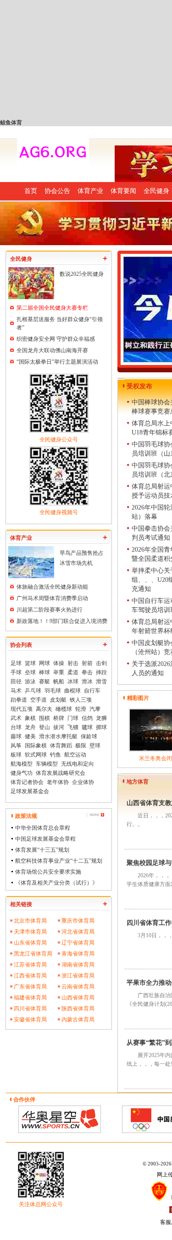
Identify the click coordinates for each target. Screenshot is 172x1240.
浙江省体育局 (77, 975)
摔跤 (101, 672)
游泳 (30, 681)
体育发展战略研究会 (60, 773)
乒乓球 (33, 690)
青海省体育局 (77, 953)
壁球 (94, 745)
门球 (72, 718)
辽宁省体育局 (77, 942)
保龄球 (89, 736)
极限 (80, 745)
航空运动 (75, 755)
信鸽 (87, 718)
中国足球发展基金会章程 (45, 839)
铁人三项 (81, 700)
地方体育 (138, 781)
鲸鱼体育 (11, 122)
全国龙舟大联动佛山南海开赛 (52, 350)
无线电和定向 (77, 764)
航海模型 (22, 764)
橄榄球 (63, 709)
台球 (16, 727)
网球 (44, 663)
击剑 (101, 663)
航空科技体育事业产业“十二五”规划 (58, 861)
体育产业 (90, 191)
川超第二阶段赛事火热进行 (50, 610)
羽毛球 (52, 690)
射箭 (87, 663)
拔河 (58, 727)
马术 (16, 690)
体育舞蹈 (61, 745)
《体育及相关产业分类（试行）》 (56, 883)
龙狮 (101, 718)
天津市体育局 (30, 932)
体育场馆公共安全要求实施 (48, 872)
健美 (30, 736)
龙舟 (30, 727)
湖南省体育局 (77, 964)
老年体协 (58, 782)
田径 (16, 681)
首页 (30, 191)
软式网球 (36, 755)
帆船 (58, 681)
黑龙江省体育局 (33, 953)
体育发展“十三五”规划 (42, 850)
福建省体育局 (30, 997)
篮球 (30, 663)
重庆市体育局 (77, 921)
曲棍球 (72, 690)
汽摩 (94, 709)
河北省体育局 (77, 932)
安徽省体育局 (30, 1019)
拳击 (87, 672)
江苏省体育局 (30, 964)
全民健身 (21, 259)
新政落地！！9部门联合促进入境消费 (62, 621)
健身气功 (22, 773)
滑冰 (87, 681)
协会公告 (57, 191)
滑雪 (101, 681)
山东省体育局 (30, 942)
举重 (58, 672)
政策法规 (26, 816)
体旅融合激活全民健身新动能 (52, 587)
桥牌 (58, 718)
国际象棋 (36, 745)
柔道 (72, 672)
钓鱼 (55, 755)
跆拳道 (19, 700)
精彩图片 (138, 698)
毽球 (87, 727)
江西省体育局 (30, 975)
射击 (72, 663)
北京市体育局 (30, 921)
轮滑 (80, 709)
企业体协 (83, 782)
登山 (44, 727)
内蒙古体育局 (77, 1019)
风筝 (16, 745)
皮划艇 (58, 700)
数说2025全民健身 (82, 274)
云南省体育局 (77, 986)
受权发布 (139, 386)
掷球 (101, 727)
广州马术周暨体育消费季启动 (52, 598)
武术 (16, 718)
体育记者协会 (27, 782)
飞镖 (72, 727)
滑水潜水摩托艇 (58, 736)
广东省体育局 (30, 986)
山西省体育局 (77, 997)
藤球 (16, 736)
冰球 (72, 681)
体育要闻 (123, 191)
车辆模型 (47, 764)
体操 (58, 663)
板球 (16, 755)
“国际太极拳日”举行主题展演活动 (57, 362)
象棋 (30, 718)
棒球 (44, 672)
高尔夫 (44, 709)
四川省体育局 (30, 1008)
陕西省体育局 (77, 1008)
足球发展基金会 (30, 791)
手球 (16, 672)
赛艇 (44, 681)
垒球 (30, 672)
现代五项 (22, 709)
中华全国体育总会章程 (42, 828)
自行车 (92, 690)
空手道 (38, 700)
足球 (16, 663)
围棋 (44, 718)
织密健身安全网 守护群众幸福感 (56, 339)
